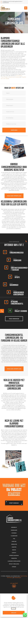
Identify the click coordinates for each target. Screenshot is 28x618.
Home (6, 27)
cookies (13, 608)
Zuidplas (16, 77)
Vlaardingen (4, 77)
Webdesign (17, 577)
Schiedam (19, 75)
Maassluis (11, 77)
